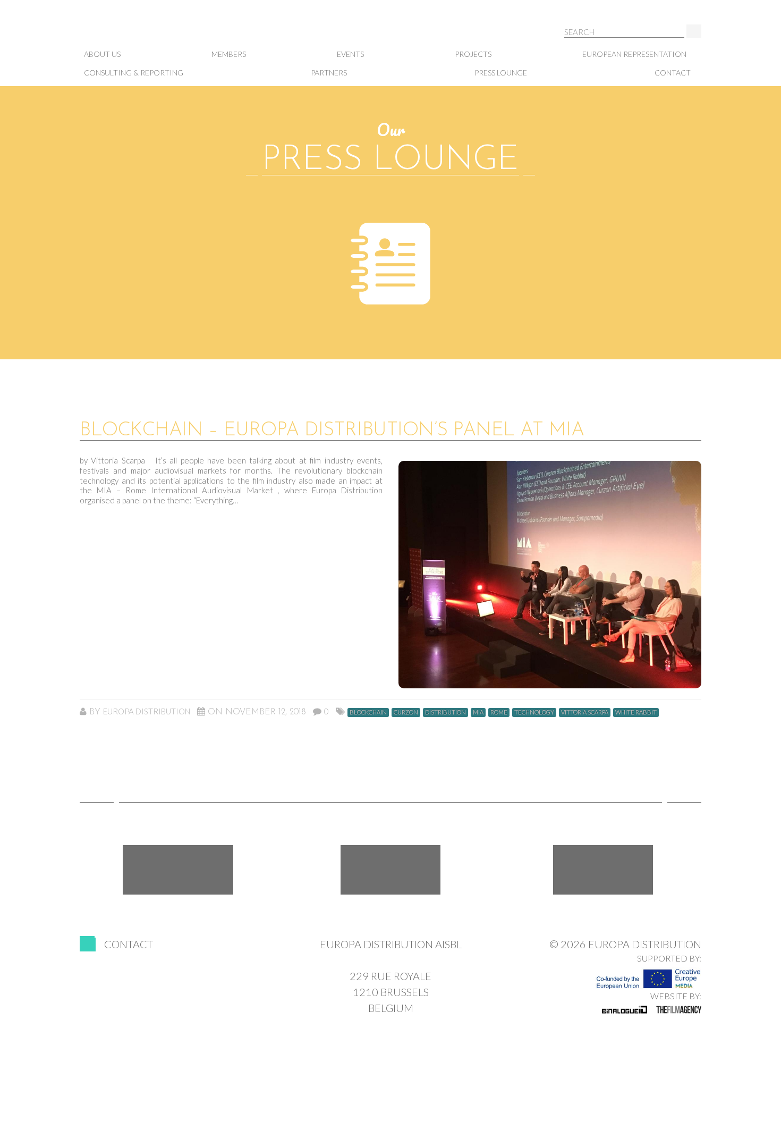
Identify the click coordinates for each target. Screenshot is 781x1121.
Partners (329, 72)
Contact (673, 72)
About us (102, 53)
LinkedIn (603, 870)
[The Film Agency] (678, 1009)
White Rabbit (636, 712)
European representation (634, 53)
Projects (473, 53)
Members (228, 53)
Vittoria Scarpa (584, 712)
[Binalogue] (624, 1009)
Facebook (178, 870)
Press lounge (500, 72)
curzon (406, 712)
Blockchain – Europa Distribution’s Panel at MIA (332, 430)
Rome (498, 712)
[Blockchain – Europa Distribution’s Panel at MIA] (549, 574)
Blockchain (368, 712)
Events (350, 53)
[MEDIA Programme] (648, 975)
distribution (445, 712)
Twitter (390, 870)
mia (478, 712)
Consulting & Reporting (133, 72)
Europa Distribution (133, 32)
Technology (534, 712)
